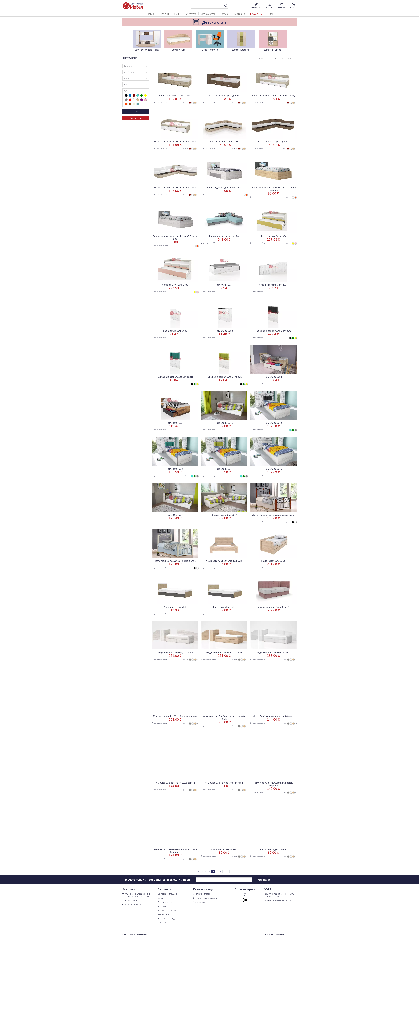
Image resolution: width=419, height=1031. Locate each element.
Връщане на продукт (167, 918)
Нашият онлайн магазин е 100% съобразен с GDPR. (279, 895)
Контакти (162, 906)
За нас (161, 898)
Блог (270, 13)
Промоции (256, 13)
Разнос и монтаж (166, 902)
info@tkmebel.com (133, 904)
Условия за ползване (168, 910)
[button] (269, 6)
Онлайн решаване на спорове (278, 900)
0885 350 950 (131, 900)
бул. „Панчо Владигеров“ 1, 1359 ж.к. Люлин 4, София (137, 895)
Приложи (136, 111)
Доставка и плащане (167, 894)
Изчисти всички (136, 118)
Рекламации (163, 914)
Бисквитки (162, 923)
